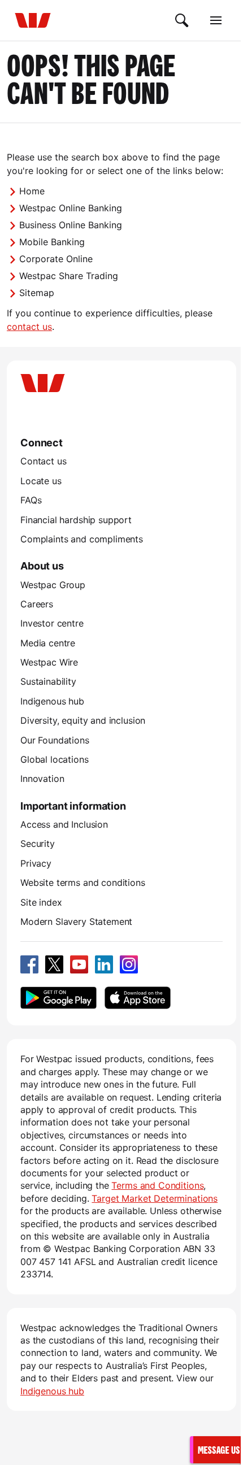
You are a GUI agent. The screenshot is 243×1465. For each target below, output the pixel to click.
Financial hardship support (76, 519)
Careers (36, 604)
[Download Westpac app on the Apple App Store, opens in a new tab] (137, 997)
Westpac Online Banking (70, 208)
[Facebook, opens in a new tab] (29, 964)
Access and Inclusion (64, 824)
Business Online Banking (70, 225)
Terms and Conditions (157, 1185)
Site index (41, 902)
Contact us (43, 461)
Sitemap (36, 292)
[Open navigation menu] (215, 20)
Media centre (47, 643)
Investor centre (52, 623)
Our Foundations (54, 740)
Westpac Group (52, 584)
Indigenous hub (52, 701)
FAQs (30, 500)
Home (32, 191)
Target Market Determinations (155, 1198)
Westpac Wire (49, 662)
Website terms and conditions (82, 882)
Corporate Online (56, 258)
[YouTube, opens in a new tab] (79, 964)
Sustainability (48, 681)
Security (37, 843)
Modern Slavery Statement (76, 921)
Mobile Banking (52, 241)
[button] (217, 1449)
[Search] (182, 20)
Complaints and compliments (81, 539)
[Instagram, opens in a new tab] (129, 964)
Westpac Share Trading (68, 275)
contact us (29, 326)
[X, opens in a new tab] (54, 964)
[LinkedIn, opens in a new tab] (104, 964)
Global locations (54, 759)
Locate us (41, 480)
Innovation (42, 778)
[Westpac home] (33, 20)
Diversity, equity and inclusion (82, 720)
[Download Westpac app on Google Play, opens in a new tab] (58, 997)
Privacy (35, 863)
